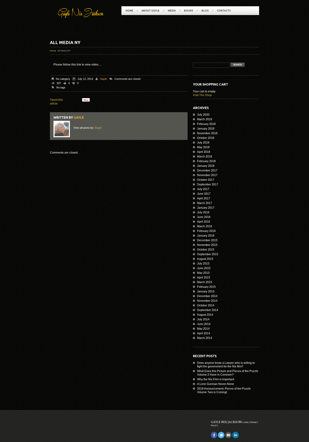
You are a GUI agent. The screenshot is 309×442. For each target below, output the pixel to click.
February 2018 (206, 161)
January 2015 (205, 291)
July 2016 (203, 212)
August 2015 (205, 258)
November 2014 (207, 300)
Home (129, 10)
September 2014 (207, 310)
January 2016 (205, 235)
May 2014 (203, 328)
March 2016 (204, 226)
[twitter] (221, 434)
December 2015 (207, 240)
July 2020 (203, 114)
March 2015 (204, 282)
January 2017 (205, 207)
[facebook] (214, 434)
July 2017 (203, 189)
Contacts (224, 10)
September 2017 (207, 184)
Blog (205, 10)
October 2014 (205, 305)
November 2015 (207, 244)
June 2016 (203, 216)
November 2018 (207, 133)
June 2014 (203, 324)
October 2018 (205, 137)
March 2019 (204, 119)
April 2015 (203, 277)
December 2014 (207, 296)
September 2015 (207, 254)
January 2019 (205, 128)
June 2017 (203, 193)
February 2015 (206, 286)
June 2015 (203, 268)
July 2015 (203, 263)
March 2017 (204, 203)
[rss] (228, 434)
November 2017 (207, 175)
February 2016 (206, 230)
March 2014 (204, 337)
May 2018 (203, 147)
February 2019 (206, 123)
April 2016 (203, 221)
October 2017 (205, 179)
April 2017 (203, 198)
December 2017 (207, 170)
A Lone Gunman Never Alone (215, 383)
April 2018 (203, 151)
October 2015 (205, 249)
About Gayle (150, 10)
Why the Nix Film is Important (215, 379)
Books (188, 10)
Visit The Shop (202, 95)
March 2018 (204, 156)
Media (172, 10)
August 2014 (205, 314)
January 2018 (205, 165)
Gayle (103, 78)
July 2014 (203, 319)
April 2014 (203, 333)
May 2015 (203, 272)
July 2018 (203, 142)
